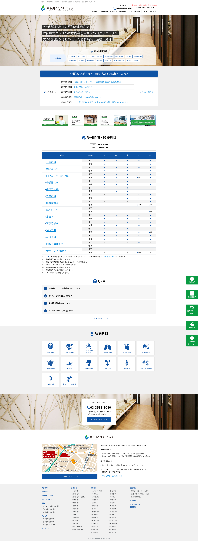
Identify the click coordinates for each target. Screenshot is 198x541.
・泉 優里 (112, 514)
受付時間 (104, 11)
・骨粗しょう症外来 (77, 529)
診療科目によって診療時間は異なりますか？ (65, 288)
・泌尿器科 (74, 520)
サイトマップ (46, 528)
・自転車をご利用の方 (48, 525)
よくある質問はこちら (100, 318)
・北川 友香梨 (95, 520)
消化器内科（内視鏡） (95, 56)
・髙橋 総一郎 (113, 523)
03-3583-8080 (123, 8)
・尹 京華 (112, 503)
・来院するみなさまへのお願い (139, 491)
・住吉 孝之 (112, 532)
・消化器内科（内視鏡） (78, 497)
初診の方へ (45, 492)
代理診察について (47, 495)
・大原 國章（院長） (97, 491)
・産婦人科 (74, 523)
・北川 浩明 (112, 517)
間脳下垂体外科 (119, 60)
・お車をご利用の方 (48, 522)
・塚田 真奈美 (113, 512)
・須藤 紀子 (94, 503)
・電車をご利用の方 (48, 519)
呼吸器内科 (109, 56)
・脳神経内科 (75, 512)
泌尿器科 (99, 60)
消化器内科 (81, 56)
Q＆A (145, 11)
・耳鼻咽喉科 (75, 517)
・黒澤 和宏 (94, 517)
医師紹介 (122, 11)
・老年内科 (74, 506)
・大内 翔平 (94, 532)
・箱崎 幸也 (94, 506)
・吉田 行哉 (112, 494)
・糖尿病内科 (75, 509)
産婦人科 (108, 60)
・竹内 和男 (112, 491)
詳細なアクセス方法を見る (112, 476)
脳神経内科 (72, 60)
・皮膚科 (74, 514)
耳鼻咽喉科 (90, 60)
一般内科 (72, 56)
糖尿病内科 (138, 56)
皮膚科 (81, 60)
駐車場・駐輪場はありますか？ (60, 303)
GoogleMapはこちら (70, 476)
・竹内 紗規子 (95, 512)
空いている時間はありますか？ (60, 296)
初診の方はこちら (99, 419)
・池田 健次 (112, 526)
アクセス (152, 11)
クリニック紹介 (134, 11)
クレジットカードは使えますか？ (61, 311)
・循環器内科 (75, 503)
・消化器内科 (75, 494)
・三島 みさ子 (113, 520)
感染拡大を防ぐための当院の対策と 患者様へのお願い (99, 73)
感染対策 (133, 488)
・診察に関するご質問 (48, 512)
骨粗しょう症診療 (133, 60)
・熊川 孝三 (94, 514)
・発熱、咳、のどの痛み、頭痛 (139, 494)
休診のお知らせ (108, 256)
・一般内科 (74, 491)
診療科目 (95, 11)
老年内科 (128, 56)
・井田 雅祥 (112, 509)
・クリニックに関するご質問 (50, 506)
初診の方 (113, 11)
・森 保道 (94, 509)
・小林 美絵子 (95, 497)
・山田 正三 (94, 523)
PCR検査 (133, 500)
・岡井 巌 (112, 497)
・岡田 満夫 (112, 529)
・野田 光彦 (112, 506)
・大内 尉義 (94, 500)
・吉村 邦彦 (112, 500)
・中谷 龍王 (94, 494)
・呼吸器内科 (75, 500)
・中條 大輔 (94, 529)
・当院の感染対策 (135, 497)
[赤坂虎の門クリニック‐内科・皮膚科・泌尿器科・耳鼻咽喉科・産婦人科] (57, 8)
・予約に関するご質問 (48, 509)
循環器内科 (119, 56)
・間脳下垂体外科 (76, 526)
